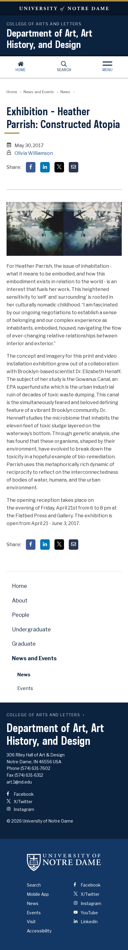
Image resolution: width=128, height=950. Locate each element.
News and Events (39, 92)
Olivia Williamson (34, 153)
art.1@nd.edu (19, 781)
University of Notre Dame (64, 8)
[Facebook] (30, 167)
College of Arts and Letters (43, 715)
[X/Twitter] (59, 167)
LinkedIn (89, 921)
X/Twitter (22, 801)
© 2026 (14, 820)
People (20, 615)
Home (20, 70)
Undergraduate (31, 629)
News (65, 92)
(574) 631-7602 (35, 768)
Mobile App (38, 894)
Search (64, 70)
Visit (31, 921)
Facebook (23, 794)
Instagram (23, 809)
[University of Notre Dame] (64, 862)
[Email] (73, 167)
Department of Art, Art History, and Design (49, 38)
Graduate (24, 644)
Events (25, 688)
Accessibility (39, 930)
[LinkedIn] (45, 167)
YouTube (89, 912)
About (19, 600)
